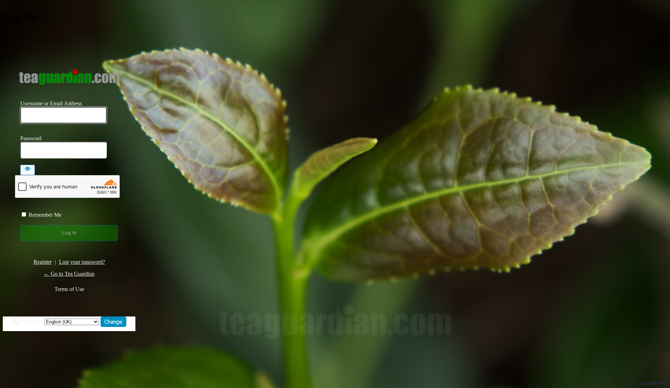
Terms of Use (69, 289)
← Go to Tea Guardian (69, 274)
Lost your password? (82, 262)
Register (43, 262)
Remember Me (45, 215)
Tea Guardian (69, 77)
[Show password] (27, 170)
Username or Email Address (51, 103)
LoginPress (653, 383)
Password (31, 138)
